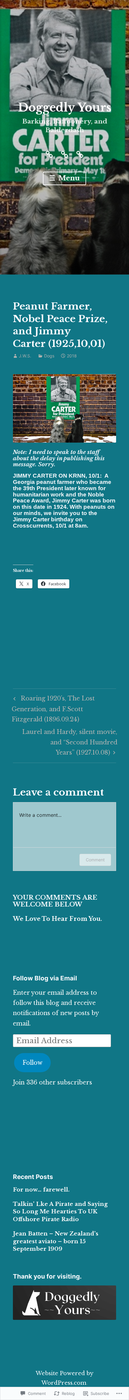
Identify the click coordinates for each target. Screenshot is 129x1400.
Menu (68, 178)
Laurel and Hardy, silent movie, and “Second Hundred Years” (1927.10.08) (65, 742)
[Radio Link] (80, 154)
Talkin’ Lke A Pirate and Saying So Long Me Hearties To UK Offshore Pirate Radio (60, 1212)
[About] (49, 154)
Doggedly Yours (64, 107)
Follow (32, 1062)
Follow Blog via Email (45, 978)
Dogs (49, 355)
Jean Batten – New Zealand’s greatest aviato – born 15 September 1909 (55, 1241)
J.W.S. (25, 355)
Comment (95, 859)
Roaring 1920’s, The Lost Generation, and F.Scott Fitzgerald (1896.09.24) (53, 708)
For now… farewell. (41, 1189)
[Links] (64, 154)
